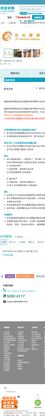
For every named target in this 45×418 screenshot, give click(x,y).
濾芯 (33, 347)
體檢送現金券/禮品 (35, 13)
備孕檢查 (7, 349)
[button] (42, 53)
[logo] (7, 14)
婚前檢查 (7, 347)
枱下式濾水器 (36, 336)
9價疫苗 (20, 334)
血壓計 (20, 360)
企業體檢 (7, 370)
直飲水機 (35, 332)
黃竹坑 (41, 242)
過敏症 (6, 351)
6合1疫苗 (21, 345)
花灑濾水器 (35, 345)
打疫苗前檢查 (8, 336)
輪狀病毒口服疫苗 (24, 349)
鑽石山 (31, 242)
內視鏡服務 (7, 353)
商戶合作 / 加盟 (31, 413)
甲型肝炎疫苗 (22, 340)
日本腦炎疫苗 (22, 351)
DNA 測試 (7, 359)
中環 (4, 242)
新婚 (17, 415)
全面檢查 (7, 332)
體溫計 (20, 364)
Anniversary (26, 415)
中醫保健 (7, 366)
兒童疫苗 (10, 276)
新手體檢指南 (29, 21)
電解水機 (35, 349)
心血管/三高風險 (9, 345)
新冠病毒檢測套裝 (10, 340)
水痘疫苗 (21, 347)
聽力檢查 (7, 364)
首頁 (9, 17)
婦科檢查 (7, 334)
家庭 (34, 415)
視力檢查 (7, 361)
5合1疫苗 (21, 342)
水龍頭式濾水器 (37, 338)
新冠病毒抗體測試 (10, 338)
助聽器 (20, 369)
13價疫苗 (21, 338)
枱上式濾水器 (36, 334)
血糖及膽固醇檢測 (24, 362)
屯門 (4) (12, 242)
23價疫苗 (21, 336)
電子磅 (20, 366)
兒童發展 (7, 368)
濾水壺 (34, 340)
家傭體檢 (7, 357)
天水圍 (22, 242)
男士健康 (7, 342)
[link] (9, 391)
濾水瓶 (34, 342)
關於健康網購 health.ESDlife (13, 413)
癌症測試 (7, 355)
